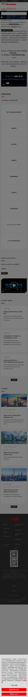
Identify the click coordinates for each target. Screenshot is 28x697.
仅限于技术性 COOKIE (14, 689)
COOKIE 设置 (14, 685)
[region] (14, 676)
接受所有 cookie (14, 694)
